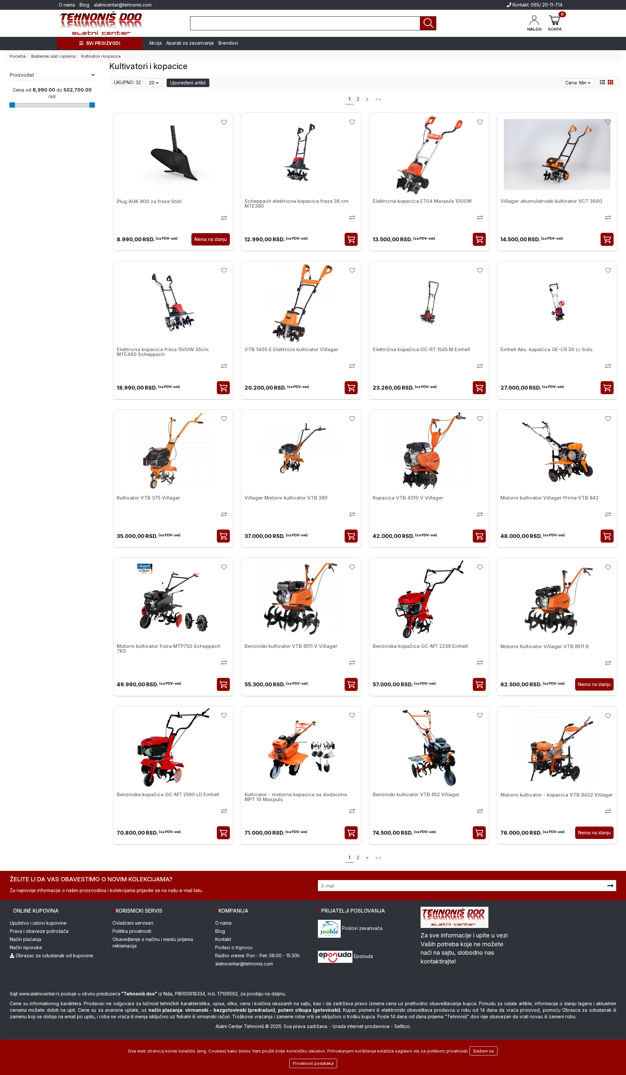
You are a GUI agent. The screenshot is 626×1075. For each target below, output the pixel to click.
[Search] (428, 23)
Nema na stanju (210, 239)
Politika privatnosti (131, 931)
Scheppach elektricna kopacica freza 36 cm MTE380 (297, 203)
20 (152, 82)
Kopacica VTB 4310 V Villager (408, 498)
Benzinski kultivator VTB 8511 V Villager (291, 646)
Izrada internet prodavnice (361, 1026)
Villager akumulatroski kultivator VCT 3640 (551, 201)
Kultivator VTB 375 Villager (148, 498)
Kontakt (223, 939)
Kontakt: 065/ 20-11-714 (536, 4)
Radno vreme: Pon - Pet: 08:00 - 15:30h (257, 955)
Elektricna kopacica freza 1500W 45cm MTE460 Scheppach (163, 351)
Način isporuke (26, 947)
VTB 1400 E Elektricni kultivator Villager (291, 349)
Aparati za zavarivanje (190, 43)
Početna (18, 56)
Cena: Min (576, 82)
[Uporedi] (224, 217)
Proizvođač (22, 75)
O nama (67, 4)
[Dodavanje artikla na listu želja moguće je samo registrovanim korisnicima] (224, 122)
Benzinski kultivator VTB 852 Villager (416, 794)
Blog (84, 4)
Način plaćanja (25, 939)
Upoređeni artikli (188, 82)
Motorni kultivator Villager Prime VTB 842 (549, 498)
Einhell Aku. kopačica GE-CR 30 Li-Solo (546, 349)
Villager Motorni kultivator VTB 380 (286, 498)
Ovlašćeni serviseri (132, 923)
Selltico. (402, 1026)
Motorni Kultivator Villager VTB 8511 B (544, 646)
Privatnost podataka (313, 1063)
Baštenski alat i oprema (53, 56)
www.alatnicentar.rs (39, 993)
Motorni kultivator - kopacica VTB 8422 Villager (556, 795)
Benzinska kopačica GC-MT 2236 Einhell (420, 646)
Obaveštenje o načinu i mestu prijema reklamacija (152, 942)
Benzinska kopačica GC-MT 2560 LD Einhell (168, 794)
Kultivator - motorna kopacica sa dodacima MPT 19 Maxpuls (296, 796)
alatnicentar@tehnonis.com (123, 4)
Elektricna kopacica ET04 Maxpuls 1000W (422, 201)
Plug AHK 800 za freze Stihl (149, 201)
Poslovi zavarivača (361, 928)
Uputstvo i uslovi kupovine (38, 923)
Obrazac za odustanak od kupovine (53, 955)
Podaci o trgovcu (233, 947)
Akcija (155, 43)
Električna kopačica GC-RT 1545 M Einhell (421, 349)
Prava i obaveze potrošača (39, 931)
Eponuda (362, 956)
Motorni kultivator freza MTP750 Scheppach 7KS (168, 648)
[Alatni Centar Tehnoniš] (101, 23)
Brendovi (228, 43)
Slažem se (483, 1050)
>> (378, 99)
